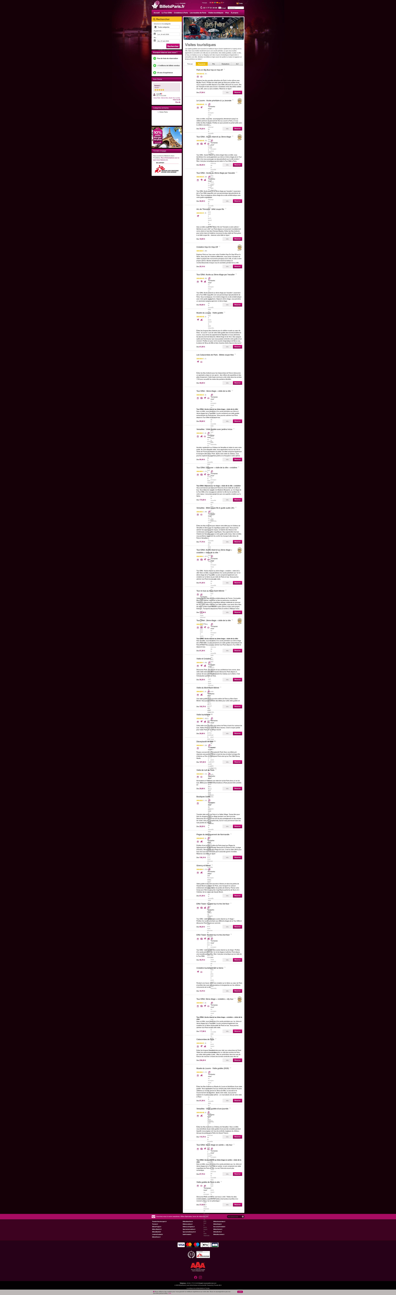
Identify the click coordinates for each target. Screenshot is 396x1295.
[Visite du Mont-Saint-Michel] (190, 693)
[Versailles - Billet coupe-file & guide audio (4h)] (190, 513)
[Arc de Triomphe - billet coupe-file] (190, 215)
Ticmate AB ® (218, 1285)
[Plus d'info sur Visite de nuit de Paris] (209, 774)
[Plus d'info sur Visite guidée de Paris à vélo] (199, 1185)
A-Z (237, 64)
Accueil (157, 12)
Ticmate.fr (155, 1224)
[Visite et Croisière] (190, 664)
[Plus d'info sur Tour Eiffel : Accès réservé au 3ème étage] (212, 141)
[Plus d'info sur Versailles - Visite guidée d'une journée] (208, 1112)
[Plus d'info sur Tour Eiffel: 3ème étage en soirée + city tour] (203, 1149)
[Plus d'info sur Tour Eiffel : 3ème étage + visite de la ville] (212, 395)
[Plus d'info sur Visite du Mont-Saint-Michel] (208, 692)
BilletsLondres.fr (188, 1224)
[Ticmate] (180, 3)
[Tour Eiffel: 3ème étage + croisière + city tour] (190, 1004)
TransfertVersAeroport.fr (159, 1221)
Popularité (201, 64)
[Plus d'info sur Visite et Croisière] (209, 663)
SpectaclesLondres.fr (189, 1229)
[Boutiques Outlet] (190, 802)
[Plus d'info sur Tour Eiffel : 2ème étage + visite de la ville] (212, 624)
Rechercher (173, 46)
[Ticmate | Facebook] (195, 1277)
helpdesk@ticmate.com (209, 1283)
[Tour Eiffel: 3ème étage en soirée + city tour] (190, 1150)
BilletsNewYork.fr (188, 1221)
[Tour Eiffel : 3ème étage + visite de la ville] (190, 396)
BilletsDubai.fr (217, 1224)
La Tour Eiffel (167, 12)
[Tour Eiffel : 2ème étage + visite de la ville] (190, 626)
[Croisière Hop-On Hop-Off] (190, 252)
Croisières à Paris (181, 12)
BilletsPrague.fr (156, 1227)
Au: (155, 37)
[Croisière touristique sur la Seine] (190, 973)
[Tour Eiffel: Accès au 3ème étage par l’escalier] (190, 280)
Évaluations (225, 64)
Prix (213, 64)
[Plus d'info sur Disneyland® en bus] (209, 745)
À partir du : (158, 31)
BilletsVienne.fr (217, 1229)
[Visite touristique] (190, 720)
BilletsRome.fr (156, 1237)
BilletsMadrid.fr (156, 1232)
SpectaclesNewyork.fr (189, 1232)
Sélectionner (162, 24)
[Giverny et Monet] (190, 871)
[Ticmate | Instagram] (200, 1277)
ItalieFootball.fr (187, 1234)
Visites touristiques (215, 12)
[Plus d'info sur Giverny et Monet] (209, 869)
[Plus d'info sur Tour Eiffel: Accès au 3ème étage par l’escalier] (209, 278)
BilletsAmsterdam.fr (219, 1221)
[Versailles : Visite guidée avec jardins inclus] (190, 435)
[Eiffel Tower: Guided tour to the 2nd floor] (190, 940)
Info (227, 92)
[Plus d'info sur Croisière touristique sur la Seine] (199, 972)
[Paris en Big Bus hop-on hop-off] (190, 75)
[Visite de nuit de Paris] (190, 776)
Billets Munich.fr (157, 1229)
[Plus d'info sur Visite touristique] (212, 718)
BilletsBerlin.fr (217, 1232)
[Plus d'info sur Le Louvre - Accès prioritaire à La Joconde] (209, 104)
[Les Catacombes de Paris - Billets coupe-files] (190, 360)
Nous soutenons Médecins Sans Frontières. (166, 158)
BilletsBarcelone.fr (218, 1234)
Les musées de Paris (198, 12)
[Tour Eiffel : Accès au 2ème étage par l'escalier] (190, 178)
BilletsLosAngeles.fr (189, 1227)
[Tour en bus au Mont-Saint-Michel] (190, 596)
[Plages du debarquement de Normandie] (190, 840)
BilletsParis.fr (182, 1285)
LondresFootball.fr (157, 1234)
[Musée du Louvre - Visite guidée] (190, 318)
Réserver (237, 92)
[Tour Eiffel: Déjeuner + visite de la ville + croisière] (190, 473)
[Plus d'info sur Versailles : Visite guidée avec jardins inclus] (208, 433)
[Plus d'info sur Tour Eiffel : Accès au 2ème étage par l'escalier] (209, 177)
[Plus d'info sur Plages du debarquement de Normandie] (208, 838)
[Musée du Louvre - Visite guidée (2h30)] (190, 1074)
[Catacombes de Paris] (190, 1045)
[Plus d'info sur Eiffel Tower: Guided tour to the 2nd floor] (203, 939)
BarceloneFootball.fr (219, 1227)
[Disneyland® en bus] (190, 747)
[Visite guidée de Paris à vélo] (190, 1188)
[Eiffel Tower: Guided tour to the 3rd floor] (190, 909)
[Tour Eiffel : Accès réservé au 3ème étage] (190, 142)
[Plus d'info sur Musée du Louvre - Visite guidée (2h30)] (209, 1072)
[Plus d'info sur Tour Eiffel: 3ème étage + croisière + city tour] (212, 1003)
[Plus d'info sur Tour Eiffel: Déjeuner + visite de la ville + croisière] (212, 471)
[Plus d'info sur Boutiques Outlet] (209, 800)
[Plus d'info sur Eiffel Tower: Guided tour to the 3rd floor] (201, 908)
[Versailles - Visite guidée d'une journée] (190, 1114)
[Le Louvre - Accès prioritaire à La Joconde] (190, 106)
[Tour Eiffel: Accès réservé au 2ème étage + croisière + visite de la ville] (190, 555)
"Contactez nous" (211, 107)
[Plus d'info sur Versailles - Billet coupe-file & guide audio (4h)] (209, 512)
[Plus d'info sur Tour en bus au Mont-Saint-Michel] (198, 594)
